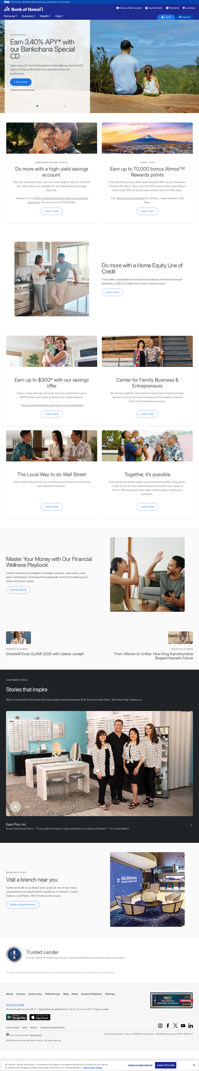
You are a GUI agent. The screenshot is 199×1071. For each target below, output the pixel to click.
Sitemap (110, 993)
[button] (37, 106)
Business (27, 16)
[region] (99, 1065)
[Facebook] (168, 1025)
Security (33, 1027)
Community (35, 993)
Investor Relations (91, 993)
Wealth (44, 16)
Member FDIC (36, 1035)
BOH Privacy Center (92, 1067)
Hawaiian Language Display (53, 1027)
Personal (9, 16)
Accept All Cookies (166, 1065)
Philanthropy (52, 993)
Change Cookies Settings (140, 1065)
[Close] (194, 1065)
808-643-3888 (15, 1004)
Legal (24, 1027)
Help (58, 16)
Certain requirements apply (23, 89)
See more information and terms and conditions (52, 405)
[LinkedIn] (190, 1025)
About (9, 993)
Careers (20, 993)
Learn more (21, 81)
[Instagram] (160, 1025)
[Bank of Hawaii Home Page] (23, 8)
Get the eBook (18, 589)
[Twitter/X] (175, 1025)
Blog (66, 993)
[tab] (166, 17)
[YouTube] (183, 1025)
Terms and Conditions (130, 198)
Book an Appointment (22, 904)
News (75, 993)
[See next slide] (65, 106)
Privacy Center (12, 1027)
